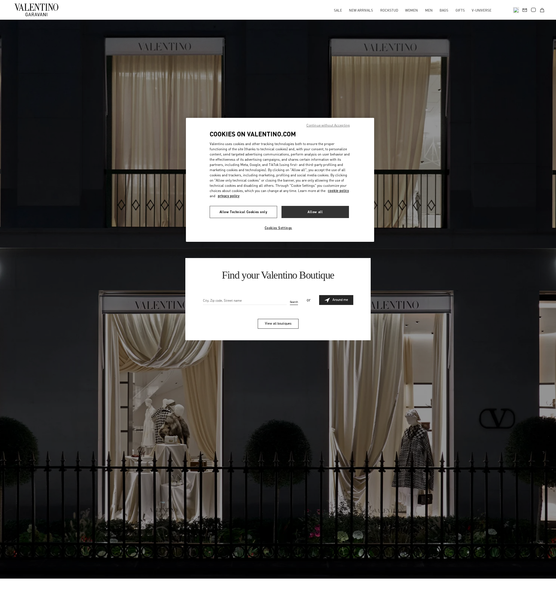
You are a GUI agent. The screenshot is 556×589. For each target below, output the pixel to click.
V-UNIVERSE (481, 10)
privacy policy (228, 196)
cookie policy (338, 191)
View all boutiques (278, 323)
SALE (338, 10)
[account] (533, 10)
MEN (429, 10)
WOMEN (411, 10)
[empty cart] (542, 10)
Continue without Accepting (328, 125)
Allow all (315, 212)
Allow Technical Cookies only (244, 212)
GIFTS (460, 10)
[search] (516, 10)
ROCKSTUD (389, 10)
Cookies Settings (278, 228)
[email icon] (525, 9)
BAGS (444, 10)
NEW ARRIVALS (361, 10)
